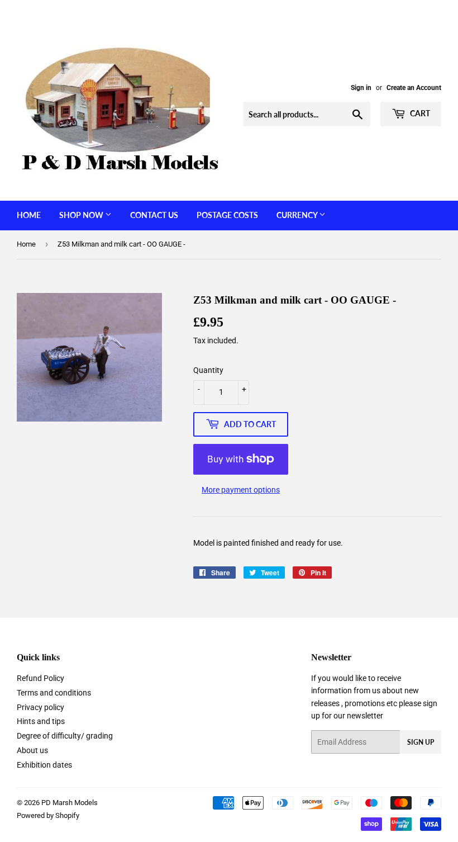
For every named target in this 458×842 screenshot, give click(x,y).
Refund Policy (40, 678)
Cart (419, 113)
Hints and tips (41, 721)
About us (32, 750)
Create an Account (414, 88)
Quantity (208, 370)
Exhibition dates (44, 764)
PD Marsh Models (69, 802)
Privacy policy (40, 707)
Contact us (154, 215)
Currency (297, 215)
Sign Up (420, 742)
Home (29, 215)
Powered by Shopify (48, 815)
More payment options (241, 489)
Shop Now (82, 215)
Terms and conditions (54, 692)
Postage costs (227, 215)
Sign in (361, 88)
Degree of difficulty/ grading (65, 735)
